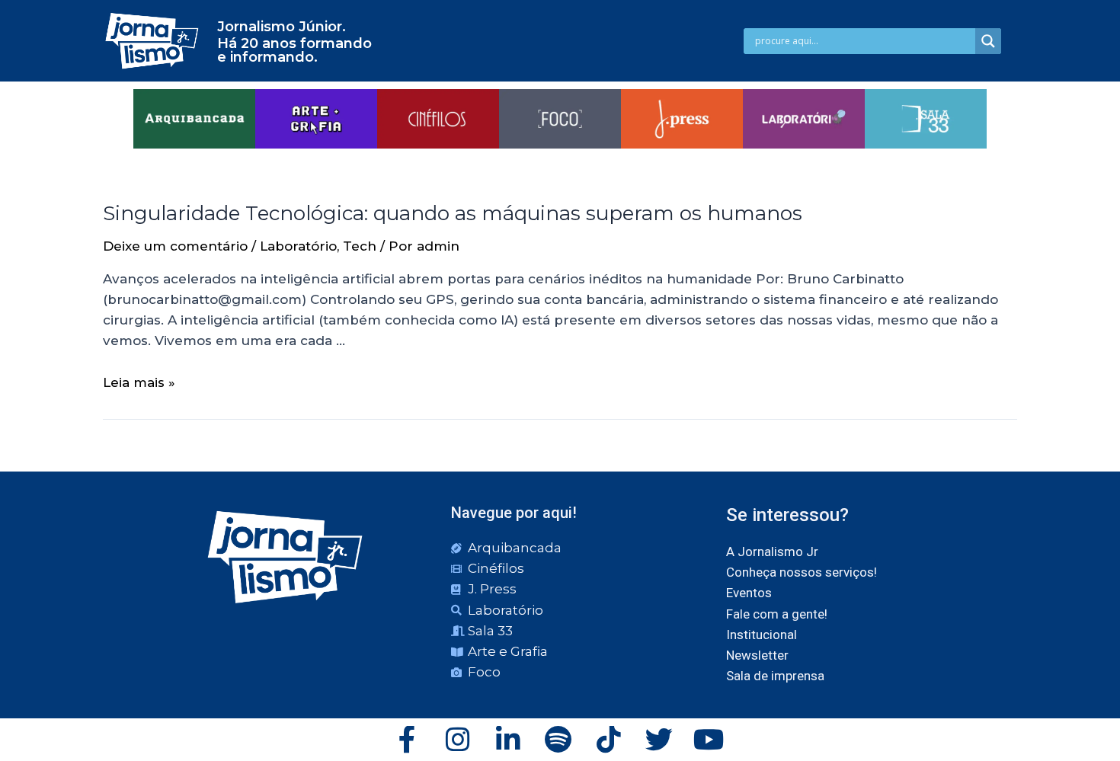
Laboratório (298, 246)
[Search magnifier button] (988, 41)
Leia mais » (139, 382)
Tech (359, 246)
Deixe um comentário (175, 246)
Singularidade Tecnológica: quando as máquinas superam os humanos (452, 213)
